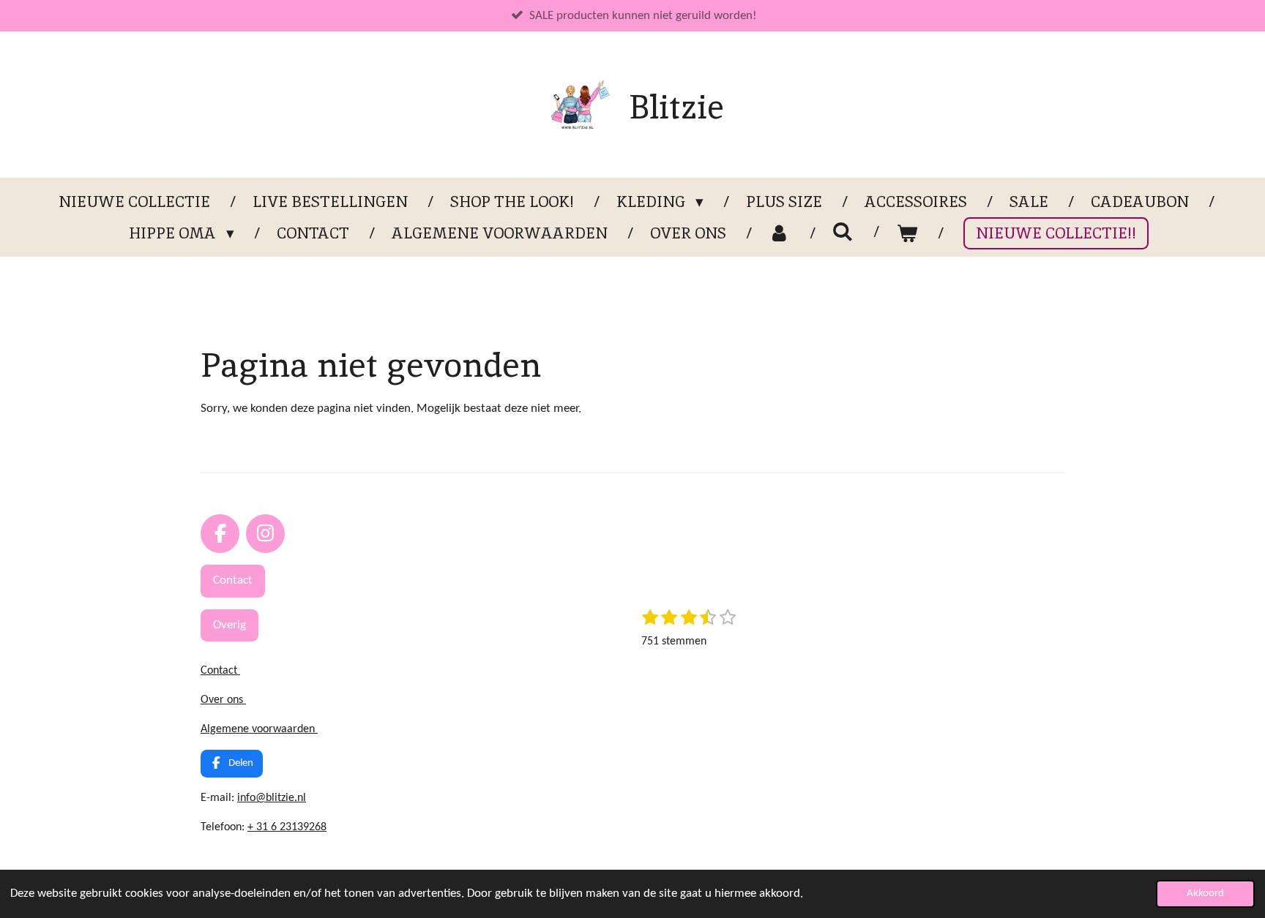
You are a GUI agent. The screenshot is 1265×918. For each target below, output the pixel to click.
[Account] (779, 233)
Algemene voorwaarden (259, 729)
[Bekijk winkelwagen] (907, 233)
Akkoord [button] (1205, 893)
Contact (220, 671)
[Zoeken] (843, 231)
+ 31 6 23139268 (286, 827)
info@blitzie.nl (271, 798)
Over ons (223, 700)
